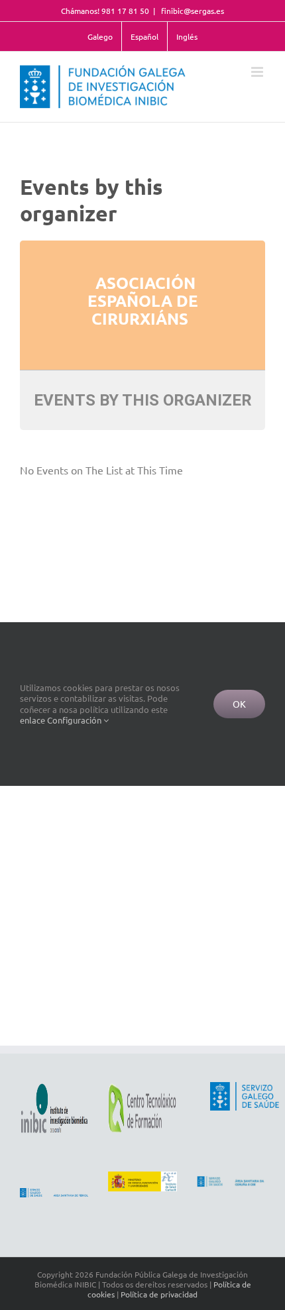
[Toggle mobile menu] (258, 72)
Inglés (187, 36)
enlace (32, 720)
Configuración (75, 720)
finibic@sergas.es (191, 10)
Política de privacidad (159, 1294)
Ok (239, 704)
